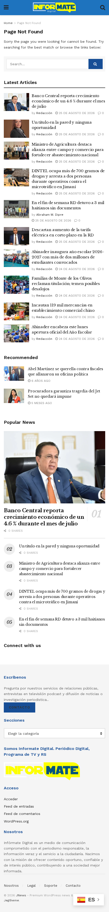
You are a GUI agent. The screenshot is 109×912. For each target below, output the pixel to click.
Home (8, 23)
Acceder (11, 799)
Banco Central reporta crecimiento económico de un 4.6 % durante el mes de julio (68, 101)
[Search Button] (102, 7)
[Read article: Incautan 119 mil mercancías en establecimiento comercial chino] (16, 311)
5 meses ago (41, 403)
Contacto (19, 707)
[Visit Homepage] (54, 8)
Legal (31, 885)
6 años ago (40, 381)
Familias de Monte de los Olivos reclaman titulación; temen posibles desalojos (66, 283)
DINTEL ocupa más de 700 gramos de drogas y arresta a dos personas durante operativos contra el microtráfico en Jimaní (62, 596)
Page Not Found (29, 23)
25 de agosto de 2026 (76, 113)
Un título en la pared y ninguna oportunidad (59, 546)
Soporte (50, 885)
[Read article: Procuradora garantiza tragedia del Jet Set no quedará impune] (14, 396)
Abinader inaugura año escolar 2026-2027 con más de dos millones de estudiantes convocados (68, 257)
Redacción (44, 113)
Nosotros (11, 885)
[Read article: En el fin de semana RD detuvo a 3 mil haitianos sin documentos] (16, 209)
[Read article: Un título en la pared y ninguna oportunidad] (16, 129)
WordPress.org (16, 821)
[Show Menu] (6, 7)
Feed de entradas (19, 806)
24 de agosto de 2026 (76, 269)
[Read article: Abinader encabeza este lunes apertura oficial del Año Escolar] (16, 333)
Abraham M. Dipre (49, 214)
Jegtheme (11, 900)
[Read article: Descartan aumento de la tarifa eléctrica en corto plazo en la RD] (16, 236)
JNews (21, 895)
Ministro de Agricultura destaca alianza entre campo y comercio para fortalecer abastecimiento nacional (68, 149)
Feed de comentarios (22, 814)
